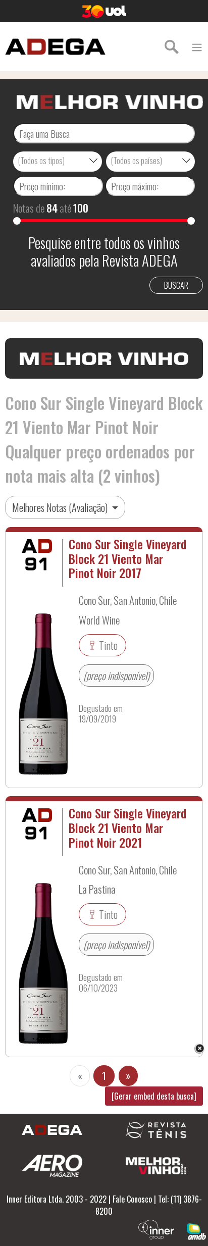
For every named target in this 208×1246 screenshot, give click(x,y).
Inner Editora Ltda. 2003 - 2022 (57, 1199)
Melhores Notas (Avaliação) (61, 507)
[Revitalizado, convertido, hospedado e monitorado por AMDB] (196, 1230)
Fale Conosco (132, 1199)
